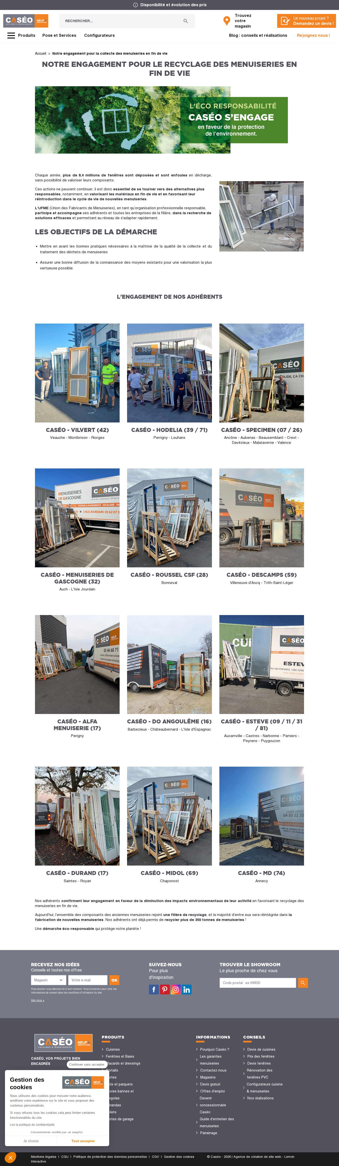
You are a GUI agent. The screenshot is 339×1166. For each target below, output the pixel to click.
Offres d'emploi (212, 1091)
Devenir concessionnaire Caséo (213, 1105)
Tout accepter (83, 1141)
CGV (155, 1157)
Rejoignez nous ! (313, 35)
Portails (112, 1070)
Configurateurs (99, 35)
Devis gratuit (210, 1084)
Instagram (176, 990)
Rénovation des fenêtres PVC (259, 1073)
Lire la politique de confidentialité (32, 1124)
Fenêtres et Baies (120, 1056)
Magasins (208, 1077)
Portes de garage (120, 1119)
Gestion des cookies (179, 1157)
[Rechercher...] (186, 21)
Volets (111, 1112)
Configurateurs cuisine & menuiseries (265, 1087)
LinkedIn (187, 990)
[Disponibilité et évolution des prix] (169, 5)
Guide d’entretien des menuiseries (217, 1122)
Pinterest (165, 990)
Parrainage (208, 1133)
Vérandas (113, 1105)
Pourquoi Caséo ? (214, 1049)
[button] (10, 1158)
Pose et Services (59, 35)
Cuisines (113, 1049)
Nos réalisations (260, 1098)
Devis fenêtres (259, 1063)
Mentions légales (43, 1157)
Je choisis (31, 1141)
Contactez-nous (213, 1070)
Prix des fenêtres (260, 1056)
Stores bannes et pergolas (120, 1094)
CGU (64, 1157)
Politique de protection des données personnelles (110, 1157)
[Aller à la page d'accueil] (25, 21)
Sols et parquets (119, 1084)
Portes (111, 1077)
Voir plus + (37, 1000)
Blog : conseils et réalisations (258, 35)
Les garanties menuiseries (211, 1059)
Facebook (154, 990)
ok (114, 980)
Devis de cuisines (261, 1049)
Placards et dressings (123, 1063)
